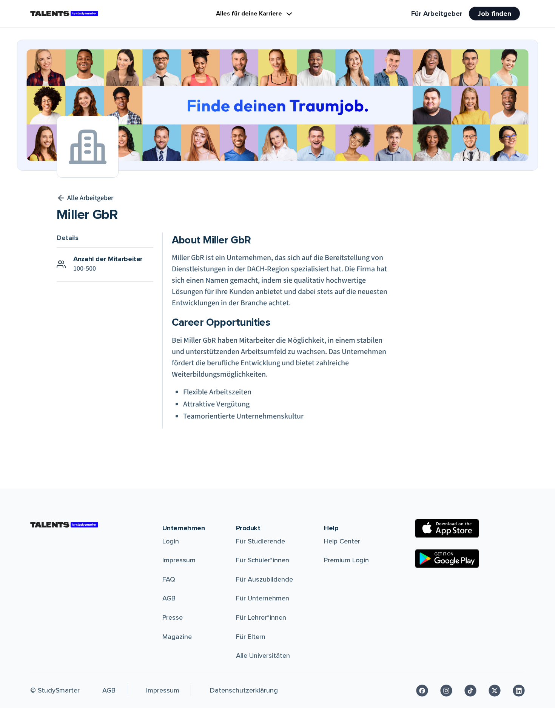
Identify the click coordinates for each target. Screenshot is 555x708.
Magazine (177, 637)
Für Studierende (260, 541)
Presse (172, 617)
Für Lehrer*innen (261, 617)
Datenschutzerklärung (244, 690)
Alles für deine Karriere (249, 13)
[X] (495, 691)
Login (170, 541)
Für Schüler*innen (262, 560)
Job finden (494, 13)
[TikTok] (470, 691)
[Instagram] (446, 691)
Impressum (179, 560)
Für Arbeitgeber (436, 13)
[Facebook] (422, 691)
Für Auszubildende (264, 579)
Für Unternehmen (262, 598)
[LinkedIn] (519, 691)
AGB (169, 598)
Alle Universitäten (263, 655)
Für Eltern (250, 637)
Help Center (342, 541)
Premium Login (346, 560)
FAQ (168, 579)
